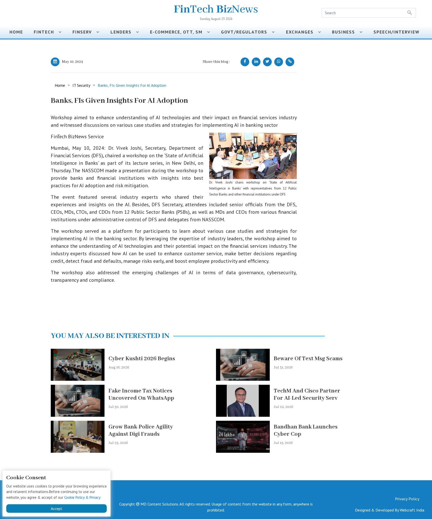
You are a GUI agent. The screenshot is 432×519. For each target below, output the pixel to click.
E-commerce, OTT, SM (178, 32)
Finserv (84, 32)
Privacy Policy (407, 498)
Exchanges (302, 32)
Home (16, 32)
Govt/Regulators (246, 32)
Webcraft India (412, 510)
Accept (56, 508)
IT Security (81, 85)
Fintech (46, 32)
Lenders (123, 32)
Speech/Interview (398, 32)
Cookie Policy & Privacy (82, 497)
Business (346, 32)
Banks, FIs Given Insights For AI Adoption (132, 85)
